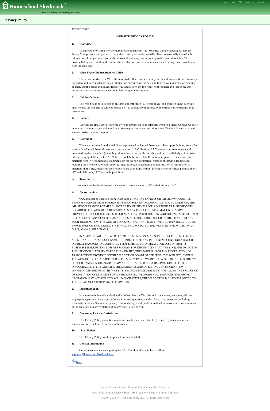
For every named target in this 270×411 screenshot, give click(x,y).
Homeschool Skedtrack (38, 6)
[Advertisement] (135, 375)
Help (94, 392)
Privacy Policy (117, 387)
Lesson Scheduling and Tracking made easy (60, 12)
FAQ (101, 392)
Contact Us (150, 387)
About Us (164, 387)
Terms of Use (135, 387)
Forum (109, 392)
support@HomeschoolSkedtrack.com (93, 354)
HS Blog (137, 392)
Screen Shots (122, 392)
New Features (151, 392)
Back (79, 362)
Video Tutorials (169, 392)
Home (104, 387)
